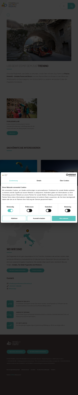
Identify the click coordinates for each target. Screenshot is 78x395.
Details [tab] (39, 180)
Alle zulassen (63, 218)
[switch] (29, 210)
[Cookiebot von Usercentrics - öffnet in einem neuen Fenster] (67, 175)
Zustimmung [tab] (13, 180)
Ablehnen (14, 218)
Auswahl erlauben (39, 218)
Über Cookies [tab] (64, 180)
